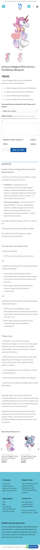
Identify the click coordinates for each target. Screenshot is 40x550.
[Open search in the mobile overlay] (33, 6)
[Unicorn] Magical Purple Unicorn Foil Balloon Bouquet (10, 458)
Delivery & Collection (9, 488)
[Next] (38, 453)
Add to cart (18, 150)
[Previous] (1, 453)
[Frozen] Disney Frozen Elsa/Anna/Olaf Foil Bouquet (28, 458)
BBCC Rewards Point (9, 490)
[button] (3, 6)
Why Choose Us (7, 486)
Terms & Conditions (9, 509)
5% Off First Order (8, 511)
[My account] (29, 6)
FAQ (3, 502)
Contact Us (6, 483)
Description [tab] (6, 164)
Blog (3, 504)
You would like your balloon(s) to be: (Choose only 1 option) (19, 105)
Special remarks (20, 118)
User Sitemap (6, 507)
